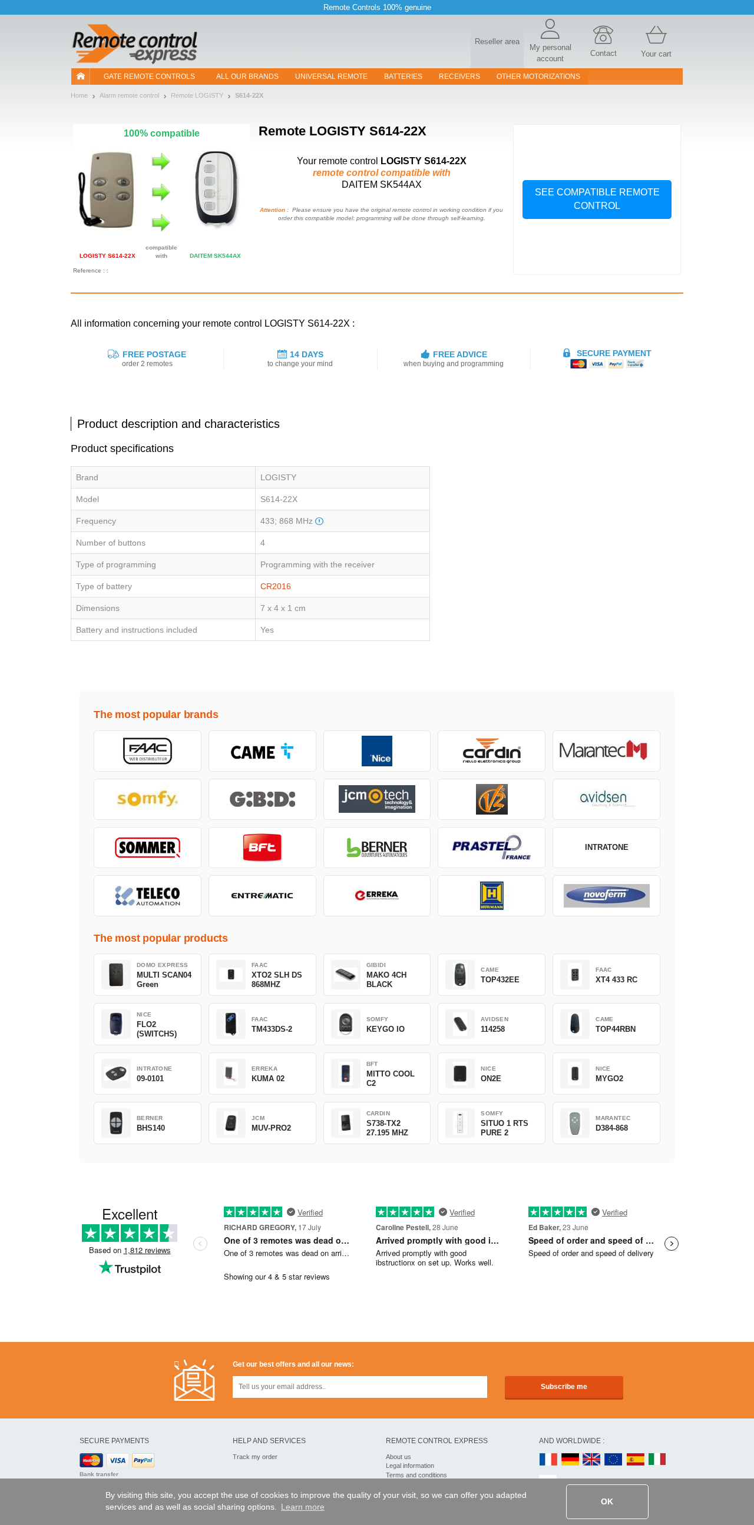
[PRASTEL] (491, 847)
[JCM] (377, 799)
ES (635, 1460)
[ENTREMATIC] (262, 895)
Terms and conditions (416, 1475)
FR (548, 1460)
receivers (459, 76)
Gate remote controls (149, 76)
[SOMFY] (147, 799)
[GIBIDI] (262, 799)
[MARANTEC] (606, 751)
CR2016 (275, 586)
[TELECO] (147, 895)
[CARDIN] (491, 751)
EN (613, 1460)
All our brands (247, 76)
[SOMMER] (147, 847)
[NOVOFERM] (606, 895)
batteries (403, 76)
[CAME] (262, 751)
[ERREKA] (377, 895)
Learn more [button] (303, 1506)
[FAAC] (147, 751)
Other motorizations (538, 76)
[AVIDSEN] (606, 799)
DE (570, 1460)
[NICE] (377, 751)
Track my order (255, 1456)
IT (657, 1460)
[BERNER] (377, 847)
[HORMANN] (491, 895)
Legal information (410, 1465)
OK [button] (607, 1501)
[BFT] (262, 847)
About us (398, 1456)
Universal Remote (331, 76)
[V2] (491, 799)
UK (592, 1460)
